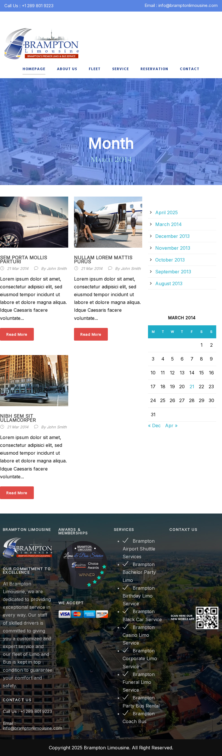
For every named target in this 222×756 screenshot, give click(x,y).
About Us (67, 69)
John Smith (57, 268)
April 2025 (166, 212)
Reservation (154, 69)
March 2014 (168, 224)
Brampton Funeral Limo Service (139, 682)
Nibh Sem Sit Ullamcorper (18, 418)
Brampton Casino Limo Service (139, 635)
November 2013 (172, 248)
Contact (189, 69)
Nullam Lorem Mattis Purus (103, 259)
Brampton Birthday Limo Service (139, 595)
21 (192, 386)
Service (120, 69)
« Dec (154, 425)
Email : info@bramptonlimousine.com (181, 5)
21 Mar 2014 (17, 268)
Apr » (171, 425)
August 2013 (168, 283)
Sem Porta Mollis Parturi (23, 259)
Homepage (34, 69)
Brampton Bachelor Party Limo (139, 572)
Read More (16, 334)
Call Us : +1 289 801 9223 (28, 5)
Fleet (95, 69)
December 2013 (172, 236)
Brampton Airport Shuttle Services (139, 548)
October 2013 (170, 260)
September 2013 (173, 272)
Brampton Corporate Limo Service (140, 658)
